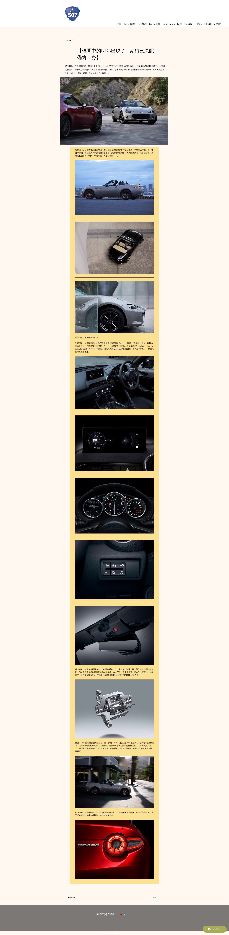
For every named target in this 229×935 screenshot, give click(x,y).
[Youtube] (121, 914)
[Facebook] (124, 914)
